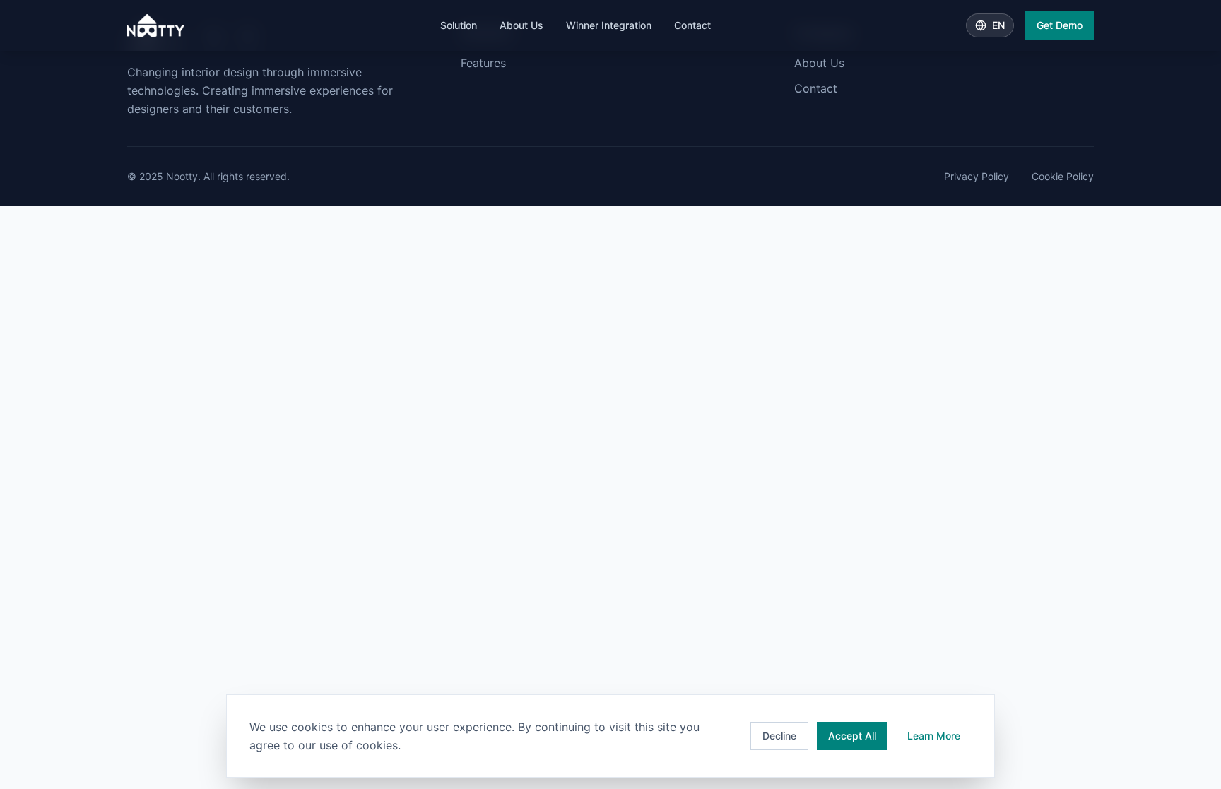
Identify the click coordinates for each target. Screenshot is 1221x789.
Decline (779, 736)
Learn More (933, 736)
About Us (521, 25)
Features (483, 63)
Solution (458, 25)
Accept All (852, 736)
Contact (692, 25)
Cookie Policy (1063, 176)
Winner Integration (608, 25)
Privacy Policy (976, 176)
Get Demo (1060, 25)
